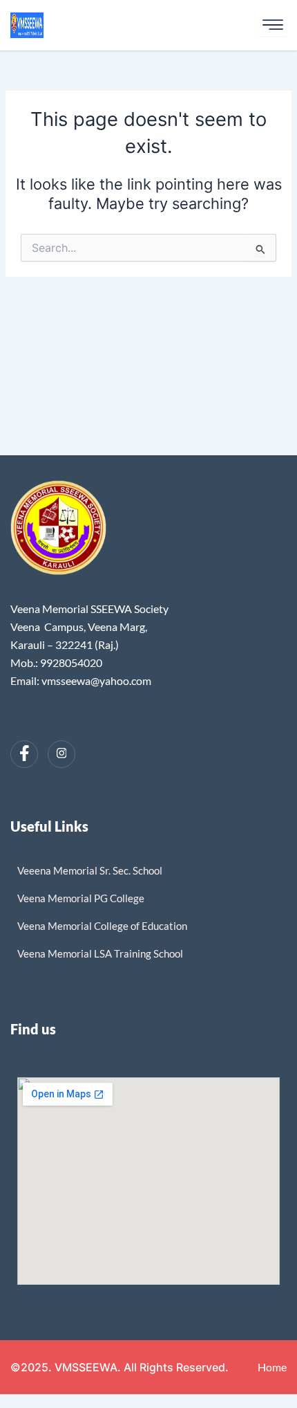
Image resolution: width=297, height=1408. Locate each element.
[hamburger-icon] (273, 25)
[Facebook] (24, 754)
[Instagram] (61, 754)
